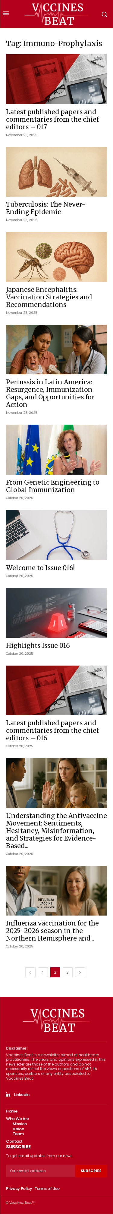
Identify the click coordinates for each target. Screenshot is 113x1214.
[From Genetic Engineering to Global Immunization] (56, 449)
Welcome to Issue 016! (40, 568)
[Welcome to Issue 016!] (56, 535)
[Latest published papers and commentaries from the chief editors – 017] (56, 79)
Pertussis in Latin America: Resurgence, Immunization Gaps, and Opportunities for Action (50, 393)
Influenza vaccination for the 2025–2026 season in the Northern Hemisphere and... (52, 930)
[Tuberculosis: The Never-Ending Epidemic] (56, 172)
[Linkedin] (8, 1095)
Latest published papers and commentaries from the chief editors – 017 (52, 119)
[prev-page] (30, 972)
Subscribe (91, 1170)
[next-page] (80, 972)
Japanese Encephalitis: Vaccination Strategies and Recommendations (49, 297)
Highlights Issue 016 (38, 645)
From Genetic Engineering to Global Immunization (52, 486)
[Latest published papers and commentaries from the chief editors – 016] (56, 690)
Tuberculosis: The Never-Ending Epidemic (45, 208)
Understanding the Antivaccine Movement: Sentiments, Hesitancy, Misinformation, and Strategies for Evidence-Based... (56, 831)
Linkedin (22, 1094)
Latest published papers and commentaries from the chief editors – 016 (52, 730)
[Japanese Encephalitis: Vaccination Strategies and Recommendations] (56, 257)
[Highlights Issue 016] (56, 613)
